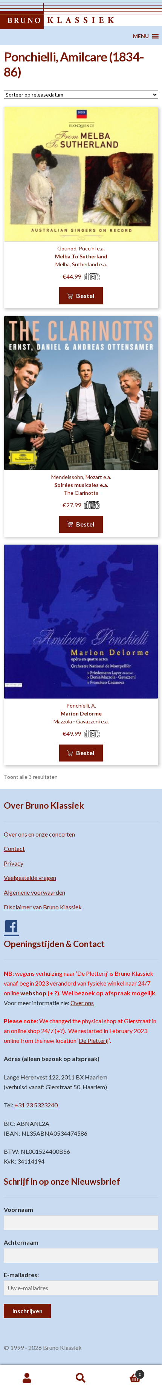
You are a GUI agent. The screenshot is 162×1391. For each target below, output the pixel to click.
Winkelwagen (124, 1371)
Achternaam (21, 1242)
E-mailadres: (21, 1274)
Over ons (82, 1002)
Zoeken (81, 1378)
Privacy (13, 863)
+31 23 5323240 (36, 1105)
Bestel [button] (85, 295)
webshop (33, 992)
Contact (14, 848)
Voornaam (18, 1209)
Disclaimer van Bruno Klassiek (43, 906)
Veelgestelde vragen (30, 877)
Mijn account (27, 1378)
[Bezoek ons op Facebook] (7, 923)
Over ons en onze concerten (39, 834)
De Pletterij (94, 1040)
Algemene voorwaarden (34, 892)
